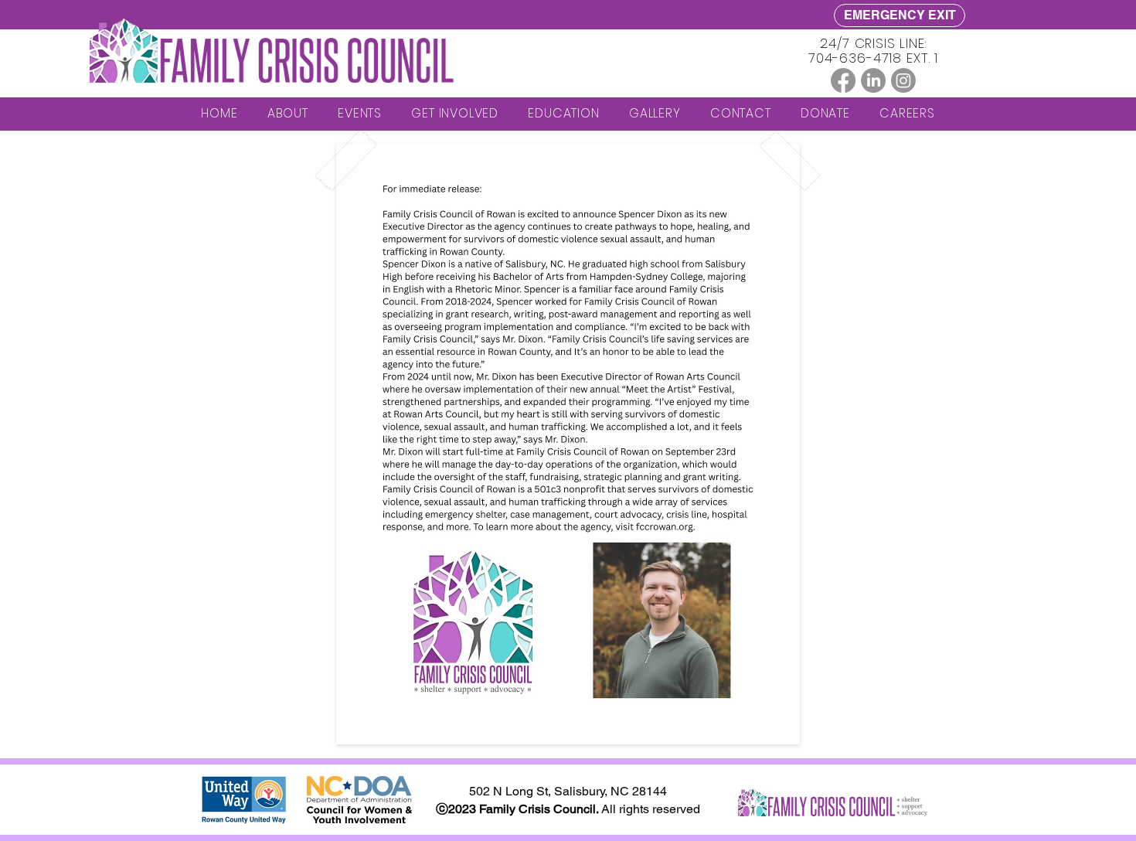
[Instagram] (903, 80)
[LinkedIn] (873, 80)
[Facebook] (843, 80)
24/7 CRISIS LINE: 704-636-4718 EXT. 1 (873, 50)
